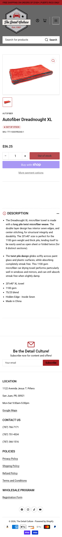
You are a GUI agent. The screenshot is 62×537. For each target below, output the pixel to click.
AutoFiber (7, 113)
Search (53, 39)
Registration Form (12, 497)
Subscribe (50, 362)
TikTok (6, 192)
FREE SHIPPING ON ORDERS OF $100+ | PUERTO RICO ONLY (31, 2)
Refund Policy (10, 473)
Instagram (8, 196)
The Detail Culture (25, 521)
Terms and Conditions (14, 480)
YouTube (7, 188)
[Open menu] (56, 20)
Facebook (7, 200)
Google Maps (9, 410)
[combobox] (31, 39)
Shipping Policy (10, 465)
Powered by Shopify (44, 521)
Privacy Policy (10, 458)
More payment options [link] (31, 172)
